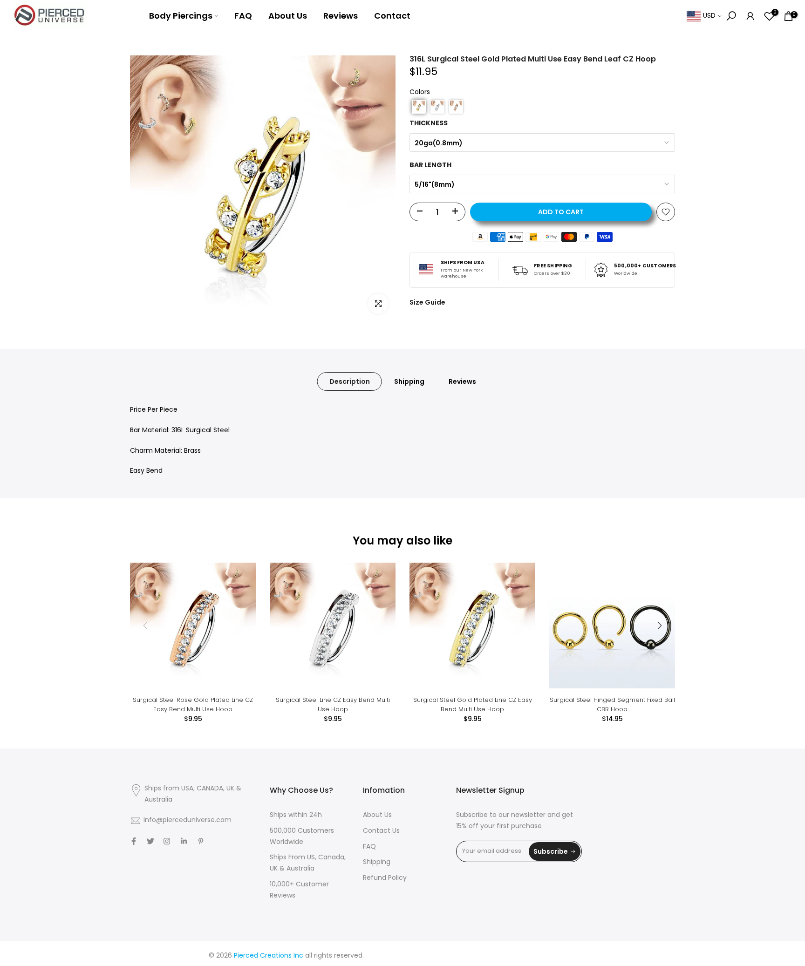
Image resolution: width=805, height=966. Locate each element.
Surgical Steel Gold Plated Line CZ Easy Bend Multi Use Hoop (472, 704)
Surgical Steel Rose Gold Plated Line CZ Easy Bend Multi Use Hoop (193, 704)
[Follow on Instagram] (167, 841)
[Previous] (146, 625)
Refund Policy (385, 878)
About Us (287, 15)
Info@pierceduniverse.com (187, 820)
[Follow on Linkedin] (183, 841)
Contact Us (381, 831)
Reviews (340, 15)
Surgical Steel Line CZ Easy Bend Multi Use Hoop (333, 704)
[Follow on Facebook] (133, 841)
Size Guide (427, 302)
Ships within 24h (296, 815)
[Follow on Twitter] (150, 841)
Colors (419, 92)
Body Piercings (180, 15)
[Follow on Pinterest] (201, 841)
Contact (392, 15)
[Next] (658, 625)
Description (349, 381)
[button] (419, 107)
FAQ (243, 15)
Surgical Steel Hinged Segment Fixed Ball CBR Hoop (612, 704)
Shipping (409, 381)
